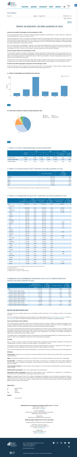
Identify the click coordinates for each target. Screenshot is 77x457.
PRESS (51, 7)
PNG (9, 105)
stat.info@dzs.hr (41, 427)
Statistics (25, 7)
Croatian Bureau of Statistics (58, 317)
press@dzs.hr (42, 408)
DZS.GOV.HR (42, 7)
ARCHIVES (34, 7)
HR (64, 7)
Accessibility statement (29, 448)
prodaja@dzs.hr (41, 433)
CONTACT (58, 7)
